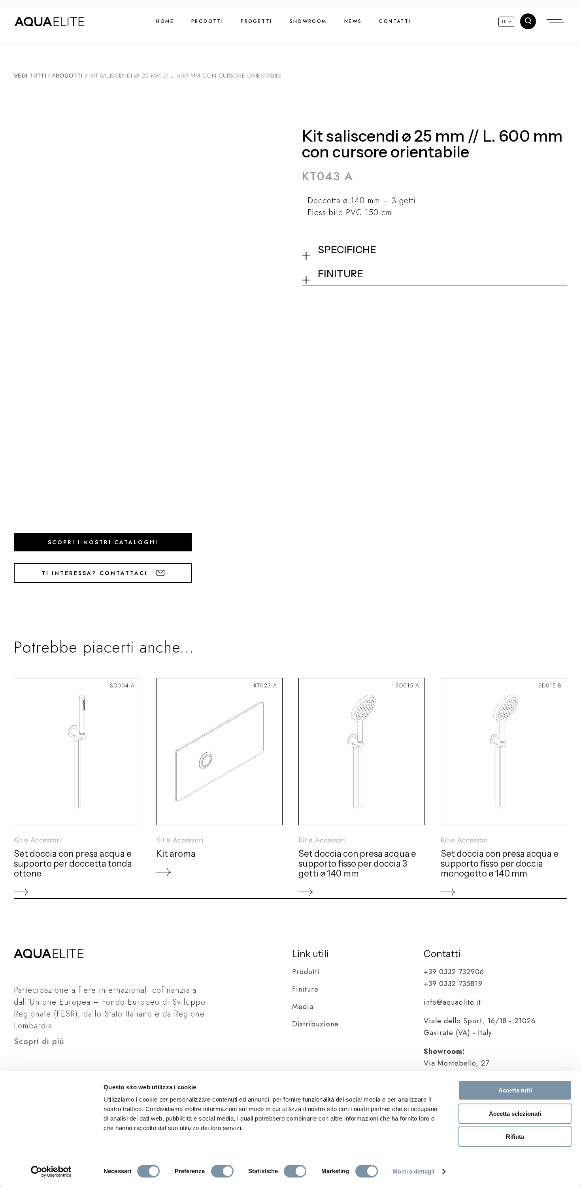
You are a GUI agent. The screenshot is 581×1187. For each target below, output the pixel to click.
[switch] (222, 1171)
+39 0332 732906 (454, 972)
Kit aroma (176, 853)
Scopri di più (39, 1041)
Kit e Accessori (38, 840)
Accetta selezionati (515, 1113)
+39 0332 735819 (453, 984)
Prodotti (306, 972)
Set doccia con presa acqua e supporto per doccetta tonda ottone (73, 863)
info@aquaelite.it (452, 1002)
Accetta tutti (515, 1090)
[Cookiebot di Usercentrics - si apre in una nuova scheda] (51, 1172)
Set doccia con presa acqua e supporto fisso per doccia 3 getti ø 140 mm (357, 863)
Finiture (305, 989)
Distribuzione (315, 1024)
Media (302, 1006)
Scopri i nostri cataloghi (103, 542)
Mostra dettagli (413, 1171)
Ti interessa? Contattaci (96, 573)
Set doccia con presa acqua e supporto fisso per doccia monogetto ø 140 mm (499, 863)
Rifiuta (515, 1136)
